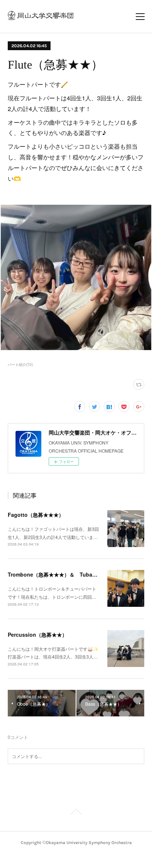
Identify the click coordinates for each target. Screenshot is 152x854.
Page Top (76, 813)
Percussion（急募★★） (37, 634)
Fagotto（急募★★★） (36, 514)
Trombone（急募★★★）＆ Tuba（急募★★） (65, 574)
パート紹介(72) (20, 364)
